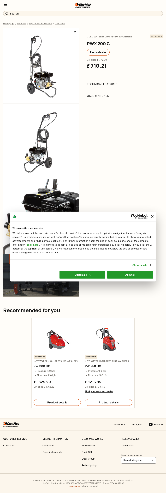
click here (32, 244)
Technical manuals (52, 452)
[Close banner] (152, 216)
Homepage (8, 23)
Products (21, 23)
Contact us (9, 445)
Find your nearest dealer (99, 391)
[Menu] (5, 5)
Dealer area (127, 445)
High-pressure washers (40, 23)
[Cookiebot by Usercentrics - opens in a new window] (133, 216)
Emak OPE (87, 452)
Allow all (130, 274)
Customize (81, 274)
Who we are (88, 445)
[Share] (74, 32)
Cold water (60, 23)
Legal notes (74, 486)
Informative (48, 445)
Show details (139, 265)
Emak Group (88, 458)
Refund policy (89, 465)
